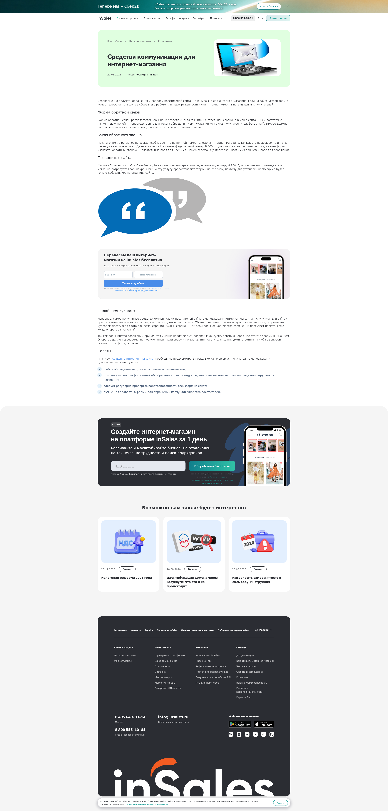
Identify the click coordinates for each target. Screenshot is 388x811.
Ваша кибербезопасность (251, 682)
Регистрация (278, 18)
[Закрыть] (287, 6)
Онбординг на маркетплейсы (233, 630)
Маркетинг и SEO (165, 682)
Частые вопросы (246, 666)
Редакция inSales (146, 74)
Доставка (160, 671)
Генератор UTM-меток (168, 688)
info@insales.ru (173, 717)
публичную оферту (217, 477)
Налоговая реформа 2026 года (126, 577)
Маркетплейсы (123, 660)
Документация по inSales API (213, 677)
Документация (245, 655)
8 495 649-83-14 (130, 717)
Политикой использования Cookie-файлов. (148, 804)
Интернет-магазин (140, 41)
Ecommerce (165, 41)
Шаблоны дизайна (166, 660)
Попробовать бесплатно (212, 466)
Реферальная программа (211, 666)
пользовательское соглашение (206, 480)
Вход (261, 18)
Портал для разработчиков (212, 671)
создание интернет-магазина (133, 358)
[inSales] (105, 18)
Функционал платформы (170, 655)
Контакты (136, 630)
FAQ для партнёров (207, 682)
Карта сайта (243, 697)
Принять (280, 803)
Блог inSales (114, 41)
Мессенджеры (163, 677)
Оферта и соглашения (249, 671)
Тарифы (170, 18)
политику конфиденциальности (143, 290)
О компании (120, 630)
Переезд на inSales (167, 630)
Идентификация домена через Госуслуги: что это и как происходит (192, 582)
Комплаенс (243, 677)
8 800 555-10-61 (243, 18)
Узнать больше (269, 6)
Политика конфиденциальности (249, 690)
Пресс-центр (203, 660)
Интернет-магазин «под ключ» (197, 630)
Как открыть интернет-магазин (255, 660)
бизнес (127, 569)
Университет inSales (208, 655)
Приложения (162, 666)
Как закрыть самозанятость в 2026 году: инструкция (256, 580)
